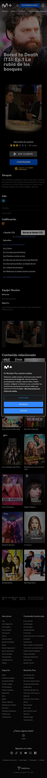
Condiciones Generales (31, 684)
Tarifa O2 (27, 714)
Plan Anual (27, 708)
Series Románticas (8, 651)
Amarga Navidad (29, 630)
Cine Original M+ (7, 624)
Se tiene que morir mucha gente (34, 636)
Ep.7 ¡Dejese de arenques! (13, 267)
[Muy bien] (22, 145)
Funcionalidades (29, 678)
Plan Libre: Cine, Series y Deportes (32, 694)
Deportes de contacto (9, 705)
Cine (13, 11)
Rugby (4, 699)
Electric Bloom (8, 545)
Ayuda (24, 739)
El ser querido (28, 621)
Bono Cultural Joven (30, 711)
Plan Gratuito (28, 705)
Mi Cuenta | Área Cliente (31, 681)
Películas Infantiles (8, 642)
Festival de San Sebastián (32, 651)
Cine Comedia (6, 630)
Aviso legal (23, 760)
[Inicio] (7, 5)
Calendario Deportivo (9, 711)
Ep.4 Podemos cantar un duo (14, 256)
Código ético (28, 687)
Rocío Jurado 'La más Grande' (33, 645)
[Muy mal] (11, 145)
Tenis (3, 696)
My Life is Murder (31, 429)
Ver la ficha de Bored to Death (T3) (16, 277)
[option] (15, 334)
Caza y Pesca (28, 660)
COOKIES (41, 760)
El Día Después (7, 687)
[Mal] (14, 145)
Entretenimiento (7, 660)
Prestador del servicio (10, 760)
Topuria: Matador (7, 702)
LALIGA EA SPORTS (8, 681)
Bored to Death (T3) (33, 232)
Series (5, 11)
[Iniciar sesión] (43, 5)
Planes (26, 702)
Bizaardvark (7, 583)
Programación (6, 717)
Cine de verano (7, 639)
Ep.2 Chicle (7, 248)
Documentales (6, 657)
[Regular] (17, 145)
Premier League (7, 684)
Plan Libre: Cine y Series (31, 699)
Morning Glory (30, 583)
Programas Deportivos (31, 657)
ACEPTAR (23, 411)
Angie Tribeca (30, 507)
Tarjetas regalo (28, 717)
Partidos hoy (6, 714)
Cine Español (6, 627)
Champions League (8, 678)
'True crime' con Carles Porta (33, 648)
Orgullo (4, 663)
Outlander (27, 639)
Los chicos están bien (11, 429)
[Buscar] (18, 5)
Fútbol (22, 11)
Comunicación (28, 720)
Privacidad (32, 760)
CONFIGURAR (23, 398)
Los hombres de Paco (11, 467)
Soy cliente (25, 154)
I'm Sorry (28, 545)
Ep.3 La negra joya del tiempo (14, 252)
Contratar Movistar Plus (31, 690)
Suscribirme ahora (30, 5)
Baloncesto (5, 693)
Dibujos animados (29, 654)
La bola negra (28, 624)
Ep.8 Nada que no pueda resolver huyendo (19, 271)
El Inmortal (27, 633)
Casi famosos (8, 507)
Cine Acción (6, 633)
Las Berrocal (28, 642)
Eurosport (5, 708)
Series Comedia (7, 654)
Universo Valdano (7, 690)
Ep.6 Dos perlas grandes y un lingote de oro (19, 264)
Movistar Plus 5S (29, 663)
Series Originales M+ (8, 648)
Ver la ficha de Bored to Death (24, 236)
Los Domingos (28, 627)
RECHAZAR (23, 404)
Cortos (4, 636)
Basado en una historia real (34, 468)
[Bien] (20, 145)
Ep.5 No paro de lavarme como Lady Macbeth (20, 260)
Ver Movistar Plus (29, 675)
